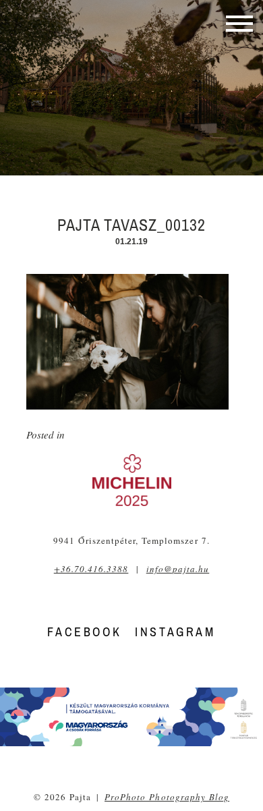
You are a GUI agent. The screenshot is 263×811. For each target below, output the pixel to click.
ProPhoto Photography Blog (167, 797)
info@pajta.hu (178, 569)
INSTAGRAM (175, 632)
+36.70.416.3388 (91, 569)
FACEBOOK (84, 632)
